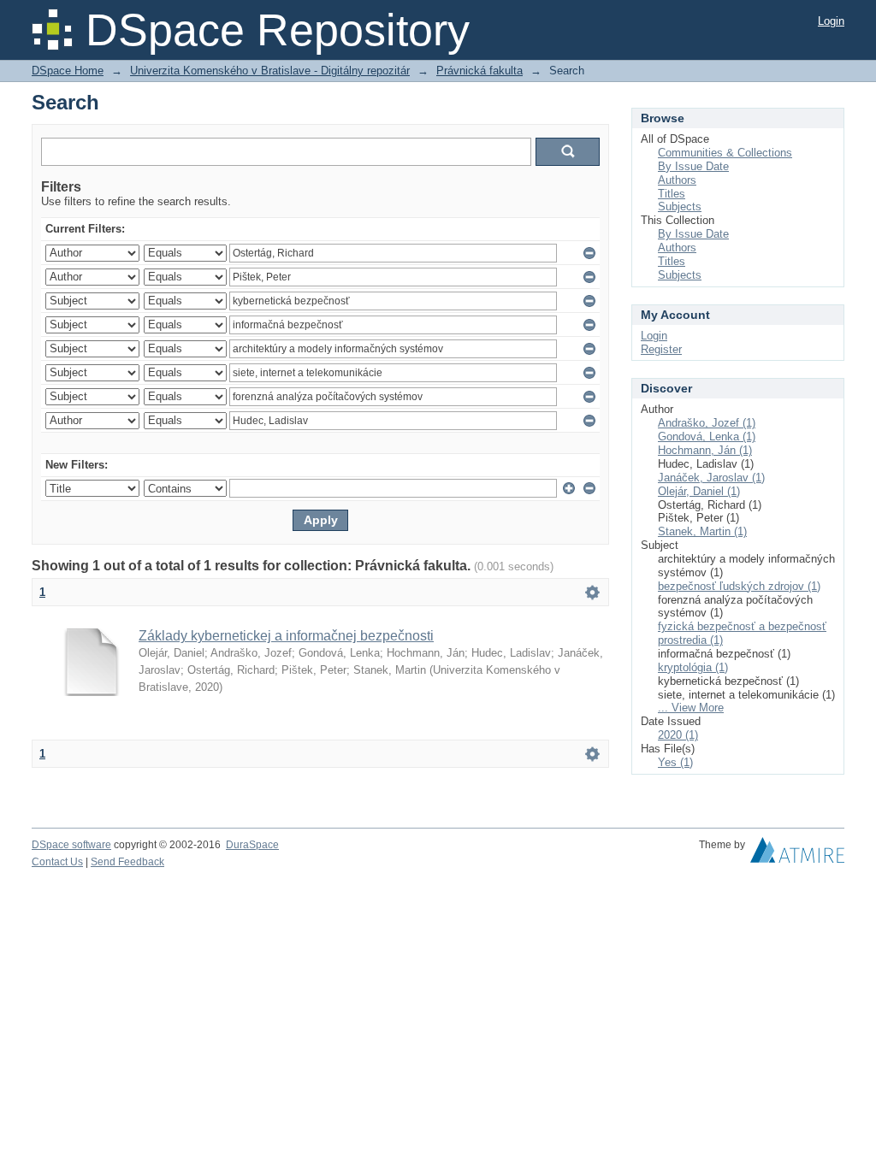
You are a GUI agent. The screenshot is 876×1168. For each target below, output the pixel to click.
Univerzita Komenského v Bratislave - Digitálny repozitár (270, 70)
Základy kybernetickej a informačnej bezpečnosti (286, 635)
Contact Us (57, 862)
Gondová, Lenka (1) (706, 436)
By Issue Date (693, 166)
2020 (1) (678, 735)
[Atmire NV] (797, 854)
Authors (677, 180)
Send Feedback (127, 862)
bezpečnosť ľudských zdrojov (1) (739, 586)
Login (831, 21)
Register (661, 349)
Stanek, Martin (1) (702, 531)
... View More (691, 707)
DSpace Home (68, 70)
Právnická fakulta (479, 70)
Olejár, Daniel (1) (699, 491)
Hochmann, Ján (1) (705, 450)
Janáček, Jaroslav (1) (711, 477)
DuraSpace (252, 845)
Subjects (679, 206)
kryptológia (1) (693, 667)
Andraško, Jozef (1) (706, 422)
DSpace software (71, 845)
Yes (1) (675, 762)
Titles (671, 193)
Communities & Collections (725, 152)
